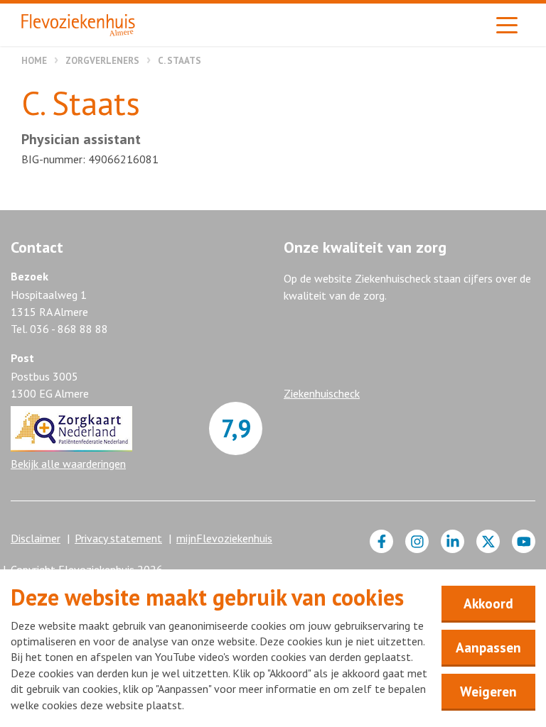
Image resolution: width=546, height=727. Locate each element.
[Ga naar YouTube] (523, 541)
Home (34, 60)
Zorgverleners (102, 60)
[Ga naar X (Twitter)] (488, 541)
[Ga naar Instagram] (417, 541)
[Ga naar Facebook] (381, 541)
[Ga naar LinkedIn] (452, 541)
